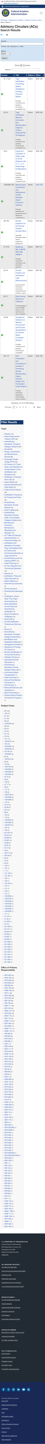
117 (5, 789)
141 (5, 888)
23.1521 (7, 833)
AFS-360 (7, 1150)
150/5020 (7, 820)
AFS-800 (7, 983)
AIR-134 (7, 1168)
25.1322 (7, 947)
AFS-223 (7, 1135)
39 (5, 779)
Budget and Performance (9, 1405)
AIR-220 (7, 1178)
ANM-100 (8, 990)
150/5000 (7, 769)
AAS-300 (7, 995)
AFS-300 (7, 975)
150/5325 (7, 904)
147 (5, 893)
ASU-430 (7, 1226)
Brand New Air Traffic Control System (13, 1332)
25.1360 (7, 957)
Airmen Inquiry (6, 1354)
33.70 (6, 777)
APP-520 (7, 1219)
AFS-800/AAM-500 (11, 1155)
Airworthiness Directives (13, 583)
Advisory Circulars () (33, 20)
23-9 (5, 151)
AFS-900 (7, 1097)
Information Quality (7, 1416)
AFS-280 (7, 1143)
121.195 (7, 873)
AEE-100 (7, 1046)
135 (5, 744)
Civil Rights (5, 1409)
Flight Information (10, 677)
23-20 (6, 317)
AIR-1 (6, 1163)
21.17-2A (7, 79)
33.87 (6, 845)
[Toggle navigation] (41, 13)
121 (5, 739)
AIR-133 (7, 1165)
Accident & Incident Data (9, 1267)
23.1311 (7, 929)
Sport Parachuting (11, 693)
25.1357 (7, 954)
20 (5, 711)
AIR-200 (7, 1033)
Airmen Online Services (9, 1357)
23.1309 (7, 926)
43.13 (6, 848)
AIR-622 (7, 1188)
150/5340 (7, 774)
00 (5, 729)
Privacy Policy (6, 1428)
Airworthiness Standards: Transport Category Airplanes (12, 444)
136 (5, 782)
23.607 (7, 937)
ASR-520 (7, 1224)
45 (5, 850)
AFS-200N (8, 1130)
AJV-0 (6, 1196)
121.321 (7, 876)
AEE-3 (6, 1122)
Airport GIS (8, 619)
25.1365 (7, 962)
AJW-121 (7, 1102)
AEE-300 (7, 1125)
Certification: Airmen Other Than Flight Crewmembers (11, 598)
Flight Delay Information (9, 1279)
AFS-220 (7, 1013)
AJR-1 (6, 1044)
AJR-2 (6, 1074)
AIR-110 (7, 1018)
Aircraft (7, 449)
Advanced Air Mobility (8, 1336)
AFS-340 (7, 1039)
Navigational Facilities (12, 644)
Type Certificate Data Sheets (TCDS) (13, 1286)
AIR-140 (7, 1170)
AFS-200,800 (9, 1127)
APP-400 (7, 1023)
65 (5, 756)
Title (17, 75)
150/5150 (7, 898)
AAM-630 (8, 1107)
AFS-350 (7, 1051)
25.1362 (7, 959)
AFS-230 (7, 1087)
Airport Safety (9, 482)
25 (5, 726)
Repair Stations (10, 581)
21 (5, 718)
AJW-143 (7, 1201)
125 (5, 878)
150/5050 (7, 822)
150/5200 (7, 746)
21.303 (7, 921)
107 (5, 868)
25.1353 (7, 952)
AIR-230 (7, 1181)
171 (5, 914)
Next (38, 407)
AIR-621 (7, 1186)
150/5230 (7, 901)
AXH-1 (6, 1077)
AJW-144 (7, 1203)
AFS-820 (7, 1026)
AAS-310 (7, 1110)
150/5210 (7, 741)
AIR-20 (7, 1176)
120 (5, 713)
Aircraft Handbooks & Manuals (11, 1300)
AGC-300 (7, 1160)
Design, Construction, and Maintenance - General (12, 454)
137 (5, 886)
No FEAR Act (5, 1420)
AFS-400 (7, 998)
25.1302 (7, 942)
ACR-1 (6, 1115)
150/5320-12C (9, 185)
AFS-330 (7, 1089)
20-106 (6, 221)
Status (30, 75)
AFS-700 (7, 1092)
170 (5, 802)
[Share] (1, 35)
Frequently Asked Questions (10, 1369)
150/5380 (7, 800)
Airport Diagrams (7, 1304)
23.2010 (7, 931)
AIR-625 (7, 1036)
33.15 (6, 805)
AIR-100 (7, 1003)
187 (5, 827)
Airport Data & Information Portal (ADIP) (14, 1271)
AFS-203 (7, 1132)
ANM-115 (8, 1021)
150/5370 (7, 759)
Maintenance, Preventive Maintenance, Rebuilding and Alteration (10, 528)
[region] (22, 235)
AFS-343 (7, 1148)
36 (5, 787)
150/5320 (7, 772)
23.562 (7, 934)
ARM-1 (7, 1221)
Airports (7, 434)
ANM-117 (8, 1214)
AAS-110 (7, 1082)
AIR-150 (7, 1173)
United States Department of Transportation (16, 6)
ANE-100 (7, 1209)
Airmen (7, 629)
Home (4, 20)
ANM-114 (8, 1054)
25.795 (7, 751)
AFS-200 (7, 980)
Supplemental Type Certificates (11, 1283)
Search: (4, 41)
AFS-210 (7, 1061)
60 (5, 858)
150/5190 (7, 794)
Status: (3, 51)
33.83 (6, 843)
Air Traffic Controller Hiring (10, 1340)
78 (34, 407)
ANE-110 (7, 1016)
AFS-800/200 (9, 1153)
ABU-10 (7, 1112)
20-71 (6, 296)
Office (38, 75)
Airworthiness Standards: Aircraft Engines (11, 505)
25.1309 (7, 944)
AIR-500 (7, 1183)
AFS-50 (7, 1066)
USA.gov (4, 1432)
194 (5, 830)
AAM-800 (8, 1079)
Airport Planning (10, 563)
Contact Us (5, 1255)
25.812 (7, 835)
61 (5, 734)
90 (5, 721)
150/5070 (7, 825)
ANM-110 (8, 1011)
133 (5, 881)
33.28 (6, 807)
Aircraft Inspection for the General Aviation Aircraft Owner (21, 226)
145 (5, 764)
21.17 (6, 784)
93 (5, 863)
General (7, 573)
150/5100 (7, 767)
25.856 (7, 838)
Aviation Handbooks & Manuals (11, 1307)
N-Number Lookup (7, 1361)
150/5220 (7, 749)
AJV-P (6, 1099)
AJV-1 (6, 1198)
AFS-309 (7, 1145)
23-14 (6, 112)
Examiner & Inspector (8, 1311)
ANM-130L (8, 1216)
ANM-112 (8, 1031)
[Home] (15, 13)
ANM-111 (8, 1028)
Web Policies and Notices (9, 1436)
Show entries (22, 65)
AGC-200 (7, 1158)
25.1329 (7, 949)
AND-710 (7, 1206)
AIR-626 (7, 1041)
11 (5, 871)
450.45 (7, 855)
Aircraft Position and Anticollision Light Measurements (21, 275)
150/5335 (7, 906)
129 (5, 792)
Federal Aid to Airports (12, 490)
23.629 (7, 939)
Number (4, 75)
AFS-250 (7, 1064)
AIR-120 (7, 1000)
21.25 (6, 919)
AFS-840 (7, 1094)
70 (5, 860)
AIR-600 (7, 985)
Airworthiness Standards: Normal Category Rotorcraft (11, 667)
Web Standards (6, 1440)
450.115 (7, 853)
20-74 (6, 270)
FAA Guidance (6, 1315)
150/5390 (7, 909)
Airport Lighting (10, 510)
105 (5, 866)
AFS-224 (7, 1137)
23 (5, 736)
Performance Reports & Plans (11, 1319)
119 (5, 817)
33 (5, 761)
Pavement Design (11, 540)
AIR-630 (7, 1191)
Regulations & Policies (16, 20)
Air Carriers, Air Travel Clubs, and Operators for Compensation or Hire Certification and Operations (13, 469)
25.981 (7, 840)
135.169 (7, 883)
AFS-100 (7, 1059)
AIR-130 (7, 1008)
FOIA (3, 1413)
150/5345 (7, 723)
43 (5, 731)
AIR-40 (7, 1069)
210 (5, 924)
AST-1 (6, 993)
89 (5, 812)
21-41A (6, 247)
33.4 (6, 810)
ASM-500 (8, 1105)
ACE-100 (7, 988)
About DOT (5, 1401)
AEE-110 (7, 1120)
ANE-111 (7, 1006)
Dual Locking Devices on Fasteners (20, 299)
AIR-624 (7, 1072)
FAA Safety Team (7, 1365)
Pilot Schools (9, 685)
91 (5, 716)
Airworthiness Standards (13, 591)
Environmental (9, 589)
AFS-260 (7, 1140)
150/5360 (7, 797)
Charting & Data (6, 1275)
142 (5, 891)
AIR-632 (7, 1193)
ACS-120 (7, 1117)
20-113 (6, 356)
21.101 (7, 916)
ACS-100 (7, 1084)
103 (5, 815)
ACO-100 (7, 1056)
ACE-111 (7, 1049)
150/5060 (7, 896)
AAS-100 (39, 185)
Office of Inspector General (10, 1424)
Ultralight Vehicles (11, 657)
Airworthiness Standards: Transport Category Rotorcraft (12, 634)
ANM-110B (8, 1211)
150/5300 (7, 754)
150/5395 (7, 911)
